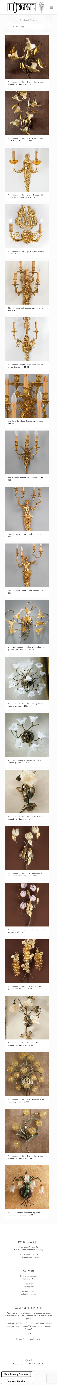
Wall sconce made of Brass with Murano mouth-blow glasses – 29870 (25, 83)
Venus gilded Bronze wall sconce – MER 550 (25, 478)
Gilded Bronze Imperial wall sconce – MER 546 (27, 591)
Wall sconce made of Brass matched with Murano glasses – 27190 (26, 1100)
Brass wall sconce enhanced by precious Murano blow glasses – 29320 (25, 1213)
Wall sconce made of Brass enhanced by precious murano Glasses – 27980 (25, 874)
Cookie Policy (35, 1338)
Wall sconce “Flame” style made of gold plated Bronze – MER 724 (25, 365)
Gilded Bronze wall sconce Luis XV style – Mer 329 (26, 309)
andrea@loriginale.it (28, 1294)
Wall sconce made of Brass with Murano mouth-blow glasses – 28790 (25, 817)
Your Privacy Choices (16, 1374)
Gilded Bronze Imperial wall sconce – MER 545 (27, 535)
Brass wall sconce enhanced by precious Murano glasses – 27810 (25, 761)
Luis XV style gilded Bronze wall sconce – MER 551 (26, 422)
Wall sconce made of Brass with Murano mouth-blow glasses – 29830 (25, 139)
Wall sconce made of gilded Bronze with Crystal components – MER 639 (25, 196)
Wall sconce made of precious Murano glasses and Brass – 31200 (24, 987)
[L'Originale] (25, 7)
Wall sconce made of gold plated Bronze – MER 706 (26, 252)
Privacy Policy (21, 1338)
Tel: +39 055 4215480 (28, 1254)
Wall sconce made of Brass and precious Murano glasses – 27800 (26, 704)
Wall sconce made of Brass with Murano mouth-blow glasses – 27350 (25, 1157)
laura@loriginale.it (29, 1286)
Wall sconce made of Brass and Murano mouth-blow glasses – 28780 (25, 1044)
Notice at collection (15, 1381)
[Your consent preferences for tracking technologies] (5, 1382)
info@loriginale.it (28, 1278)
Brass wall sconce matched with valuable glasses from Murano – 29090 (26, 648)
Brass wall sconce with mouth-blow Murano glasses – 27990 (26, 931)
